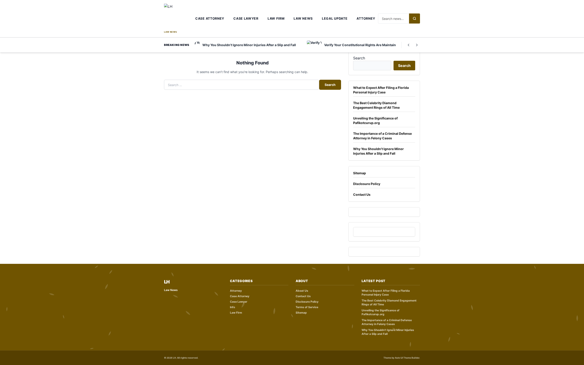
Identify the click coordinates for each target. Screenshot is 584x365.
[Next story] (417, 45)
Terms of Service (307, 307)
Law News (303, 18)
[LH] (178, 16)
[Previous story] (408, 45)
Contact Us (361, 194)
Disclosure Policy (366, 184)
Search (330, 85)
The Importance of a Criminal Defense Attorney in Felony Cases (382, 136)
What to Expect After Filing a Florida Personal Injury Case (381, 90)
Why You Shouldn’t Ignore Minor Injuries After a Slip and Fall (378, 151)
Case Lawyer (245, 18)
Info (232, 307)
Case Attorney (209, 18)
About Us (302, 290)
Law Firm (276, 18)
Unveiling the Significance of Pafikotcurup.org (375, 120)
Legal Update (334, 18)
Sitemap (359, 173)
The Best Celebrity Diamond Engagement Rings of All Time (376, 105)
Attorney (366, 18)
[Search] (414, 18)
